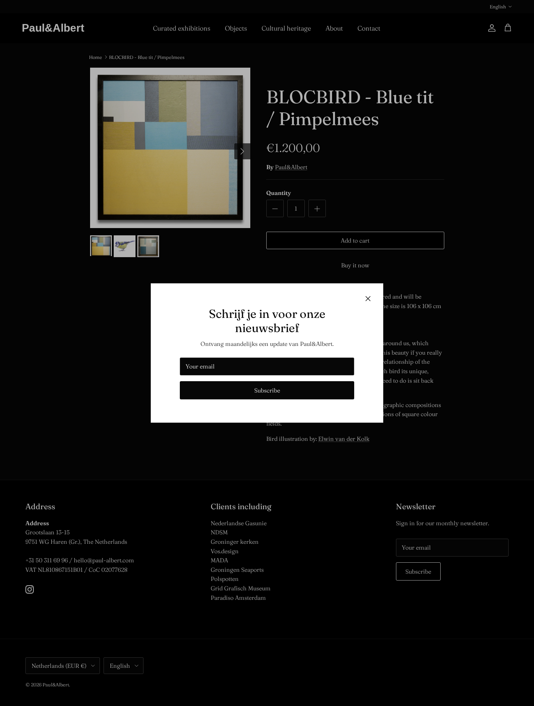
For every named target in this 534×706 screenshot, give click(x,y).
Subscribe (267, 390)
